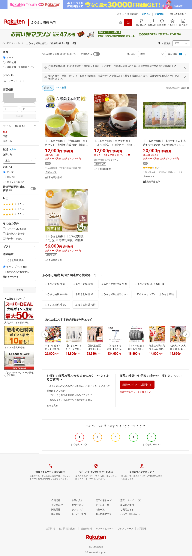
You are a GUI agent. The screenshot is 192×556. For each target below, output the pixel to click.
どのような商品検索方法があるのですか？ (71, 395)
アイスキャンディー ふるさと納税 (155, 294)
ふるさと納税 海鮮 (85, 304)
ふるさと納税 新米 (83, 284)
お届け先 (7, 154)
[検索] (128, 22)
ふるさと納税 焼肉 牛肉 (114, 284)
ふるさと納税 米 (84, 294)
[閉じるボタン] (184, 67)
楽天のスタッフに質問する (137, 384)
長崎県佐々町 (55, 260)
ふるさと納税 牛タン (56, 304)
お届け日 (7, 167)
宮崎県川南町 (55, 177)
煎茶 (5, 132)
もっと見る (52, 405)
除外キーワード (11, 277)
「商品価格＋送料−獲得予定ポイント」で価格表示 (66, 54)
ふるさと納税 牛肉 (55, 284)
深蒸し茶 (7, 141)
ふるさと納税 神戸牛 (56, 294)
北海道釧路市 (104, 169)
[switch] (33, 188)
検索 (20, 116)
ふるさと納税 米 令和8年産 (149, 284)
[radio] (4, 57)
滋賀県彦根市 (153, 182)
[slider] (3, 102)
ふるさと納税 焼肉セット (115, 294)
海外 (13, 149)
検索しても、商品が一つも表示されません (71, 399)
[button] (179, 14)
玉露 (5, 136)
